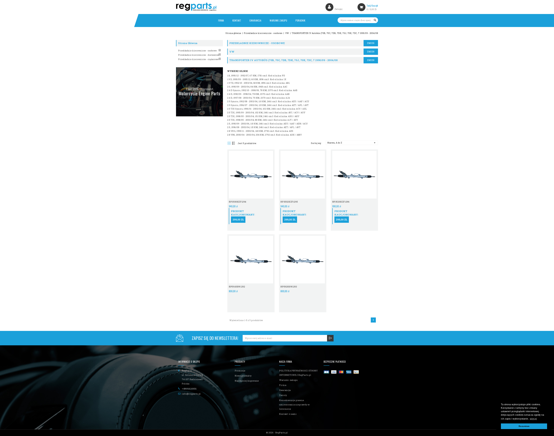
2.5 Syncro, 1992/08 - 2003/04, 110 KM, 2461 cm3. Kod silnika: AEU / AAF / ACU (268, 101)
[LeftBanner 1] (199, 91)
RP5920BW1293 (288, 286)
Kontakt (236, 20)
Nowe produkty (243, 375)
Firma (221, 20)
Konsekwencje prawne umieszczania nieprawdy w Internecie (294, 404)
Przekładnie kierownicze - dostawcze (198, 55)
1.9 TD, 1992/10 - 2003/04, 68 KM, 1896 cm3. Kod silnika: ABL (258, 83)
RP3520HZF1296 (341, 201)
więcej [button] (533, 419)
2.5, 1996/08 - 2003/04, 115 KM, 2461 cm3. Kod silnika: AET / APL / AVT (264, 127)
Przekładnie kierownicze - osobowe (197, 50)
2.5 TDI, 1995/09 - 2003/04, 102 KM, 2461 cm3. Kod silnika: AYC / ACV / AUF (266, 112)
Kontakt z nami (288, 414)
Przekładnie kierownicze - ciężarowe (198, 59)
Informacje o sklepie (189, 361)
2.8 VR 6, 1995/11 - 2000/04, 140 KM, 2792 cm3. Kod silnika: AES (260, 131)
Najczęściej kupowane (247, 380)
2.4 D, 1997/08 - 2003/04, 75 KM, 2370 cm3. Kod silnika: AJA (258, 97)
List (233, 143)
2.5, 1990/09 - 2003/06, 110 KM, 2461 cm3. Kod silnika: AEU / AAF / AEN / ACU (267, 123)
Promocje (240, 370)
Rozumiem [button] (524, 426)
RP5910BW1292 (237, 286)
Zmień (371, 43)
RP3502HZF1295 (289, 201)
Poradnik (300, 20)
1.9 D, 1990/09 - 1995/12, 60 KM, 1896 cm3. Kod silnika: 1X (256, 79)
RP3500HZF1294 (237, 201)
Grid (229, 143)
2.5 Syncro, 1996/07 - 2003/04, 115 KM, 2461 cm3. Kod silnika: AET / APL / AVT (268, 105)
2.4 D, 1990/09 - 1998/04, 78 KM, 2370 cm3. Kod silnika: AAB (258, 94)
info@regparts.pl (191, 393)
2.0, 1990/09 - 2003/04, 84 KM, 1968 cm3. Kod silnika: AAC (257, 86)
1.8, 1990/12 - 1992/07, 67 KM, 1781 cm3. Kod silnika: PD (256, 75)
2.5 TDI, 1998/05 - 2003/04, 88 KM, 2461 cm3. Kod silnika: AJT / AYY (262, 120)
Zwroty (283, 395)
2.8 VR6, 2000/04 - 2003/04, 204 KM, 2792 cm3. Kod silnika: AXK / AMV (264, 134)
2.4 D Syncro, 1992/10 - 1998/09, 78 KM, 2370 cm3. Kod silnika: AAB (262, 90)
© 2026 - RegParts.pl (277, 432)
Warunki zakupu (278, 20)
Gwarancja (255, 20)
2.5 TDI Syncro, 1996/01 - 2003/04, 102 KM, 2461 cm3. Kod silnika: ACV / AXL (267, 108)
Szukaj (375, 20)
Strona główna (188, 43)
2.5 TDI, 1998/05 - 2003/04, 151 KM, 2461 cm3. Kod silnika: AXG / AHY (263, 116)
